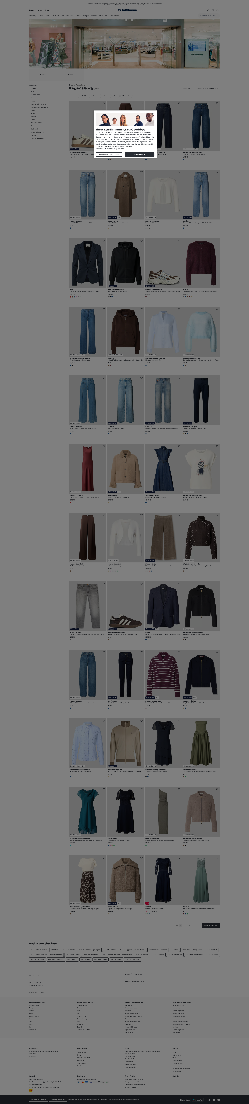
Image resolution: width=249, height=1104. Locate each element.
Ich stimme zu (139, 154)
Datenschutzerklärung (110, 149)
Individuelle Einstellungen (109, 154)
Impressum (121, 149)
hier (113, 146)
